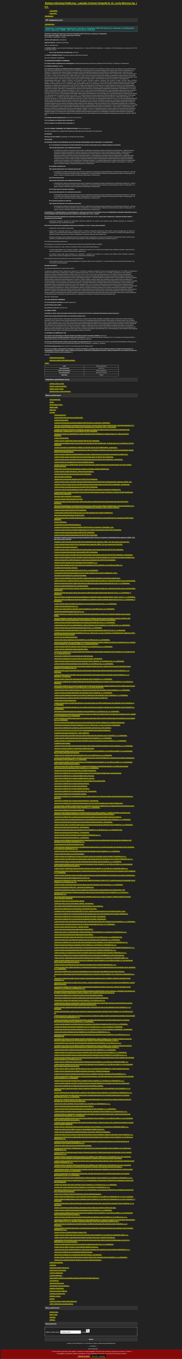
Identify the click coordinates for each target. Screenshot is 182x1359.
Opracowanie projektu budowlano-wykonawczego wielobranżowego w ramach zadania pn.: (79, 906)
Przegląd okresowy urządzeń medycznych (66, 547)
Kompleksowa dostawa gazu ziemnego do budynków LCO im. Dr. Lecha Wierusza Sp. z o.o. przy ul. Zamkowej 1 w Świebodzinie (88, 1026)
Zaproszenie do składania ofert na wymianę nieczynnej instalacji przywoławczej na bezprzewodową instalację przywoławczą (88, 816)
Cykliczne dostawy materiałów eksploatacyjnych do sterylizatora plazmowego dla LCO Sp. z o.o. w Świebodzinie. (85, 924)
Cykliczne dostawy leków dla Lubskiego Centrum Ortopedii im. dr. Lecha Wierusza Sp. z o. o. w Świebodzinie (83, 646)
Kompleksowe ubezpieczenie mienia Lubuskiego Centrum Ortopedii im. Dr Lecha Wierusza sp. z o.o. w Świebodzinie (86, 1184)
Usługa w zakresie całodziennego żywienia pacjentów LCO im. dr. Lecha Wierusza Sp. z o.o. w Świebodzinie (83, 755)
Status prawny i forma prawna (58, 1270)
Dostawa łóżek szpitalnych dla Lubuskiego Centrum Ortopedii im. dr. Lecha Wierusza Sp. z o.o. (80, 1000)
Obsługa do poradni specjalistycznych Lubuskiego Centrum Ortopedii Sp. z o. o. (76, 562)
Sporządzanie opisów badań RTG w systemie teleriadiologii (70, 575)
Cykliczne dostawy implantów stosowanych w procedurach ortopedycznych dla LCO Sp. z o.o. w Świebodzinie (84, 1244)
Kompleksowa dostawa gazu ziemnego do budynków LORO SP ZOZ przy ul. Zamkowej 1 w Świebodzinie (82, 422)
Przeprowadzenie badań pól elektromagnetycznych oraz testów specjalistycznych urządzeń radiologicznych (84, 512)
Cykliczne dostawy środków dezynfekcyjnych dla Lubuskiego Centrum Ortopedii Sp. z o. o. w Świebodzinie (83, 738)
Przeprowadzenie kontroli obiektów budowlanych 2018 (69, 844)
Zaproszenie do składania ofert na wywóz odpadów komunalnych (72, 788)
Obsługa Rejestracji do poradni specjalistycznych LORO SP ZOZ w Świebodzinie (76, 479)
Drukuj (47, 363)
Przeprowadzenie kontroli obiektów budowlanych (68, 524)
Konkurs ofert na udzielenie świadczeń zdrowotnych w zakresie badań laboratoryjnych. (78, 1259)
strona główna (53, 10)
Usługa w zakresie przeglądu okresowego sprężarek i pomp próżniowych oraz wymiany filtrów (80, 780)
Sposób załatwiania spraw (57, 1283)
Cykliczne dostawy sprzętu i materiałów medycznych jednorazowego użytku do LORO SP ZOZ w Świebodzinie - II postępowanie (88, 459)
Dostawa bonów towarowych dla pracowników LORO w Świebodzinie (73, 474)
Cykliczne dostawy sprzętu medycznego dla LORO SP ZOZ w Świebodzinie (74, 532)
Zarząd (51, 402)
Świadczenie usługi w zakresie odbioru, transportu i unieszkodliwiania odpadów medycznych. (79, 1129)
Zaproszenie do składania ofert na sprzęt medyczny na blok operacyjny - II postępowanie (78, 658)
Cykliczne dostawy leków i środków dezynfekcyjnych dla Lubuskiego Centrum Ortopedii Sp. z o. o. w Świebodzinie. (85, 1049)
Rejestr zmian (53, 1314)
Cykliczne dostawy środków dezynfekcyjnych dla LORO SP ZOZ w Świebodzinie (76, 535)
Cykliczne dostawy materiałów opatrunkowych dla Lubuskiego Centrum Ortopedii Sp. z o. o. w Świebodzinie (83, 692)
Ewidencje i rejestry (55, 1296)
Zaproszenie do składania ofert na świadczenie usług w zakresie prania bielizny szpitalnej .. (79, 1085)
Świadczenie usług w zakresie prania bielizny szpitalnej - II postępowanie (74, 903)
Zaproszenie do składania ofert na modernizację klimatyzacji (71, 786)
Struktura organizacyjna (56, 1272)
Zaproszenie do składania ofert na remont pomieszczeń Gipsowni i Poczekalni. (75, 908)
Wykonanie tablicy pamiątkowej (63, 476)
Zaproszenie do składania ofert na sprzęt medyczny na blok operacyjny (74, 655)
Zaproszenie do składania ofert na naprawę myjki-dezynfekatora (72, 783)
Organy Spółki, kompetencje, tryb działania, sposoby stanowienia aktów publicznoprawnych (74, 1278)
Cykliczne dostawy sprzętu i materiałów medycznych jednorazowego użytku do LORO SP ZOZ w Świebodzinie (84, 456)
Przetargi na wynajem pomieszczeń (59, 1267)
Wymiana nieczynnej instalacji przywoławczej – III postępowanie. (72, 827)
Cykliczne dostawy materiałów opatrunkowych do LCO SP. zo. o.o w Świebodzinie (76, 570)
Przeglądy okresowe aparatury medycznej (66, 567)
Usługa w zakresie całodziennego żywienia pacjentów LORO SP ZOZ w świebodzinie (77, 440)
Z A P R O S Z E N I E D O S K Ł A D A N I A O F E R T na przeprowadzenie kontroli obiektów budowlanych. (83, 730)
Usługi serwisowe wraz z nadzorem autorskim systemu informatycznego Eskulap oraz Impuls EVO (81, 697)
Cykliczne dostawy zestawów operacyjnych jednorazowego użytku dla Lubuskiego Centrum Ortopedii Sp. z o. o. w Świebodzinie (89, 884)
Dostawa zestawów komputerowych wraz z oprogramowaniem (71, 585)
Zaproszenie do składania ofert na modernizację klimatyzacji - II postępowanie (75, 791)
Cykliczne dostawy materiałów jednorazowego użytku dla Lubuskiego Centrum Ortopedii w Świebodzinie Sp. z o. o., (85, 964)
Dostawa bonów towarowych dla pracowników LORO (69, 417)
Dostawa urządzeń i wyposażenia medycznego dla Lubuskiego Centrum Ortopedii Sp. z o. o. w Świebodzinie (83, 679)
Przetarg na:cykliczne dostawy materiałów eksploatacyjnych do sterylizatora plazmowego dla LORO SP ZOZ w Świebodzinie (88, 529)
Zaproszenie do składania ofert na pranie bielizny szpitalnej (70, 793)
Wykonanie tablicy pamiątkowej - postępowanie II (68, 496)
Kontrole (52, 1298)
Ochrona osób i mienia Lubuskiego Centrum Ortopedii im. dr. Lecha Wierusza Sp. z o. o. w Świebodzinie (82, 639)
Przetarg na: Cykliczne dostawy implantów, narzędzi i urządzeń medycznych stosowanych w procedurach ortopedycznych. (88, 489)
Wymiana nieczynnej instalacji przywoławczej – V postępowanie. (72, 837)
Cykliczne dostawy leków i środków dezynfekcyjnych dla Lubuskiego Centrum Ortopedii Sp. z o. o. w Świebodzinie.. (85, 1108)
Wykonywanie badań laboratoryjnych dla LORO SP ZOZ (69, 515)
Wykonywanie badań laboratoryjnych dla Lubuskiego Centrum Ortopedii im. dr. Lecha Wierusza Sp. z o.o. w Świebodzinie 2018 (88, 829)
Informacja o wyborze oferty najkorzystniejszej (62, 360)
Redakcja (52, 1319)
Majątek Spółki (54, 407)
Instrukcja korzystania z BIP (57, 1293)
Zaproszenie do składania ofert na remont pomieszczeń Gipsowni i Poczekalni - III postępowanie (80, 919)
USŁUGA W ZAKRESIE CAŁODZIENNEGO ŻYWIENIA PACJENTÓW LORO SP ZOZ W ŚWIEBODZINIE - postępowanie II (86, 447)
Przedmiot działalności (56, 1275)
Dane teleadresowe (55, 399)
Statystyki (52, 1317)
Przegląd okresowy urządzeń (62, 743)
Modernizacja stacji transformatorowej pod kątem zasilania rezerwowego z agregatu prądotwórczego (82, 468)
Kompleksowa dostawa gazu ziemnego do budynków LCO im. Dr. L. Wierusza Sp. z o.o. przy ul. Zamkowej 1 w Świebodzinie (87, 725)
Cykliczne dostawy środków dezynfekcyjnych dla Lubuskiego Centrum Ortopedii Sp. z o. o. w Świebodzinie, (83, 1210)
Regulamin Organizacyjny (57, 1288)
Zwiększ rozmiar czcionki (56, 388)
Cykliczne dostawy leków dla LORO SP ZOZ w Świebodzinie (70, 510)
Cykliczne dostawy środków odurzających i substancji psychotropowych (74, 471)
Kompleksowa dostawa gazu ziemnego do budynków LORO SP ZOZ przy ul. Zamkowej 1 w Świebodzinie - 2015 (84, 527)
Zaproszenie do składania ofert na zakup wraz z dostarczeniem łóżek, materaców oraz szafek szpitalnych (83, 727)
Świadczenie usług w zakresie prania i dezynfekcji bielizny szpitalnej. (73, 1145)
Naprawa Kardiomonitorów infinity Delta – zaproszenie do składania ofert (74, 887)
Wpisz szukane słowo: (53, 1332)
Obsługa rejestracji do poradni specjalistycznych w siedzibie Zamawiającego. (75, 770)
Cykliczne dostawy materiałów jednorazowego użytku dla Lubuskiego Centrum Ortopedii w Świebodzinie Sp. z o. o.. (85, 950)
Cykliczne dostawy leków (61, 420)
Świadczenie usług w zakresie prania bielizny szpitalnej (69, 900)
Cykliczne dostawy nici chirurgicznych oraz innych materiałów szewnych (74, 462)
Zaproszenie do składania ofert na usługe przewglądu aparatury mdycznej (74, 778)
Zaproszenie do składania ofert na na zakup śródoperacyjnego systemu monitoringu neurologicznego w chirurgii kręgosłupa (88, 773)
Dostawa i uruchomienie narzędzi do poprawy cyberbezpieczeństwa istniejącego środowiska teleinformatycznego (85, 1207)
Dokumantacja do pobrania (57, 357)
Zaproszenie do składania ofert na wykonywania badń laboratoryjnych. (73, 1252)
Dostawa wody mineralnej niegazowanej (65, 700)
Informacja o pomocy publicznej (58, 1290)
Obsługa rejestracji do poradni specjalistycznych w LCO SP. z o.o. (72, 877)
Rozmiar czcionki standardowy (58, 386)
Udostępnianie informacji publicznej (59, 1285)
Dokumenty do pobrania (56, 1262)
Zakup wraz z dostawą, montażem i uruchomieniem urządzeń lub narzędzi (74, 748)
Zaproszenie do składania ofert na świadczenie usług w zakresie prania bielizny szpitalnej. (79, 995)
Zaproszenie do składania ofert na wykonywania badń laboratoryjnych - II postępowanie (78, 1254)
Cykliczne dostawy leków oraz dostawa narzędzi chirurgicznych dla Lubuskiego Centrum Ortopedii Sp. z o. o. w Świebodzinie (88, 861)
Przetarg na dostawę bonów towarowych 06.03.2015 (68, 499)
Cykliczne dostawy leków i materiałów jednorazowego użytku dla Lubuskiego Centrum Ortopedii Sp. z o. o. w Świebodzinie (87, 851)
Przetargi (52, 412)
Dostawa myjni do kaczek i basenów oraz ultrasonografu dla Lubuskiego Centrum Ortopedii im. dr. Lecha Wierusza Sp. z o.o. (88, 1042)
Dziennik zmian (54, 1312)
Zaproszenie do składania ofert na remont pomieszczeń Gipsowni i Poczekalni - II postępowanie (80, 916)
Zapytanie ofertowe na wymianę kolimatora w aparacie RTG (70, 1232)
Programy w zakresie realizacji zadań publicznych (63, 1301)
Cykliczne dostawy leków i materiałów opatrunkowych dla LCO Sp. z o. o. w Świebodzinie (78, 627)
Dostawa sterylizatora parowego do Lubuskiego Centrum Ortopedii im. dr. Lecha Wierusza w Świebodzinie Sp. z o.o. (85, 944)
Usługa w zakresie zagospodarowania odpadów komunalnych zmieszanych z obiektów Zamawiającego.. (82, 1131)
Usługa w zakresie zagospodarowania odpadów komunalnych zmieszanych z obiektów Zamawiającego (82, 1071)
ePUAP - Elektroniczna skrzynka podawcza (61, 1303)
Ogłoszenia (53, 409)
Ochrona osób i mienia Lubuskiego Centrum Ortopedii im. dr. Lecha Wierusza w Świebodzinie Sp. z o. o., (82, 1187)
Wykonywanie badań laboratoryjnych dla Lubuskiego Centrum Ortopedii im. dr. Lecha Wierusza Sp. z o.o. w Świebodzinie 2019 (88, 937)
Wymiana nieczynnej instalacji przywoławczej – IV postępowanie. (72, 832)
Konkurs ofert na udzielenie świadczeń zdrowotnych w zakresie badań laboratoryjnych (78, 1194)
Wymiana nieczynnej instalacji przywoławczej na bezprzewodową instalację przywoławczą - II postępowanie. (83, 822)
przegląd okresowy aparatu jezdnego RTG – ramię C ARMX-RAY (72, 732)
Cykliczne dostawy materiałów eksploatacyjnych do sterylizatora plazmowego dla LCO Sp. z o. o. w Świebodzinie (85, 622)
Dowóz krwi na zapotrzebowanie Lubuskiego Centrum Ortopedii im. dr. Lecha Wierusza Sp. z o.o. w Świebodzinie (84, 608)
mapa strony (53, 13)
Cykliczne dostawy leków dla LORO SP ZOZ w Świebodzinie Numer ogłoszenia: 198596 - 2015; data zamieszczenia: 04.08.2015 (88, 544)
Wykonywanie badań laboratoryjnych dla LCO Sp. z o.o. (69, 611)
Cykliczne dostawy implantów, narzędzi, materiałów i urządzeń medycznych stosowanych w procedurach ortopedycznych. (87, 578)
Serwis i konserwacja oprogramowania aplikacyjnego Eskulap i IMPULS (74, 929)
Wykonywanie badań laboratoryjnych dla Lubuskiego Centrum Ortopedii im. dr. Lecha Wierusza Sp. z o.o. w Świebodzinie (87, 711)
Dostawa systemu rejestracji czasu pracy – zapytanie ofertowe (71, 926)
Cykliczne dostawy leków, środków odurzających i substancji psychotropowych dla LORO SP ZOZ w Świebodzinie (85, 559)
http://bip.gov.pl (49, 16)
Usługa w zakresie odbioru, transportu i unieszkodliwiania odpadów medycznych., (76, 1246)
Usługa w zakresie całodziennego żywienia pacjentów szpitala (71, 649)
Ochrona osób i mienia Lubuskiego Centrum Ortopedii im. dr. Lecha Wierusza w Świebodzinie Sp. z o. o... (82, 1103)
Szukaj (83, 1332)
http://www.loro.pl (49, 24)
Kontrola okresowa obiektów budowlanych (66, 637)
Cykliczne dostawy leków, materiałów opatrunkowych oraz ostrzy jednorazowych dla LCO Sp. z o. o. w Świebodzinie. (86, 603)
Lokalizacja (53, 1265)
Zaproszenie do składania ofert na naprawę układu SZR (69, 810)
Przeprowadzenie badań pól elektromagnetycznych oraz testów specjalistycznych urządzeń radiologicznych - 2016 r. (86, 572)
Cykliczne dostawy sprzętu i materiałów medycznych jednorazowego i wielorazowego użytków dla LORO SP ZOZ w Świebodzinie (89, 549)
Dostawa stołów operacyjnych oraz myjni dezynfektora (69, 853)
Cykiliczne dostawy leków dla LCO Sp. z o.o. (66, 606)
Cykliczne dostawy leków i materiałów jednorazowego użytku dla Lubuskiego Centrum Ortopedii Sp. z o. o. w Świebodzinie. (87, 939)
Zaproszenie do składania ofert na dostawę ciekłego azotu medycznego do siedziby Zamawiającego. (81, 997)
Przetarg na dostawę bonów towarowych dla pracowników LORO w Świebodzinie (76, 552)
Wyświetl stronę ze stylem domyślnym (60, 391)
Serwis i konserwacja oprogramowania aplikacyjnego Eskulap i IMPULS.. (74, 1106)
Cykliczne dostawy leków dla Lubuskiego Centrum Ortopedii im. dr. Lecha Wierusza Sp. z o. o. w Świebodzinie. (84, 663)
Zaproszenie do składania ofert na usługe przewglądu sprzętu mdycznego (74, 775)
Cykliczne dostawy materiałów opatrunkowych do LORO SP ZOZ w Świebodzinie (76, 487)
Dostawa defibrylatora (60, 522)
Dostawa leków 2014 (60, 415)
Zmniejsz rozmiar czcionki (57, 383)
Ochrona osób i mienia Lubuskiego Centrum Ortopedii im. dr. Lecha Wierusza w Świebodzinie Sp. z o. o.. (82, 1031)
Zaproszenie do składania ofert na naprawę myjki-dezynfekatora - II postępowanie (76, 800)
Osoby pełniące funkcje (56, 404)
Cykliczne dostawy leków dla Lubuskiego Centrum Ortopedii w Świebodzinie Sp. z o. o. (77, 835)
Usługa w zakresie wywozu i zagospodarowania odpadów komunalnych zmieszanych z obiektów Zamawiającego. (85, 1237)
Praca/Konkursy (54, 1280)
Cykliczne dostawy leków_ (62, 438)
